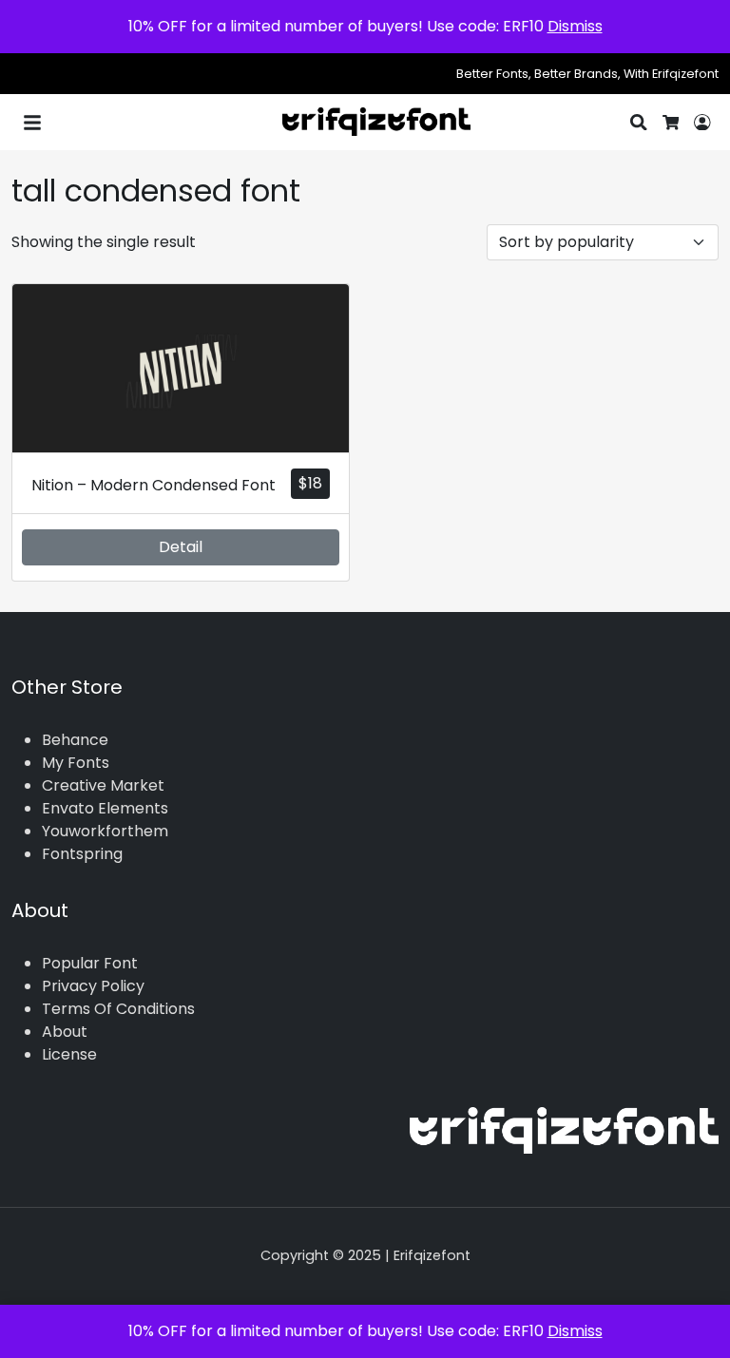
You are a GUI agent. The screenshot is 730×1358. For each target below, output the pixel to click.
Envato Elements (105, 808)
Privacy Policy (93, 986)
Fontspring (82, 854)
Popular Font (90, 963)
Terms (66, 1009)
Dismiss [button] (575, 26)
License (69, 1054)
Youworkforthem (105, 831)
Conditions (155, 1009)
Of (103, 1009)
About (64, 1031)
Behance (75, 740)
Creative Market (103, 785)
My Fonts (75, 763)
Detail (180, 547)
